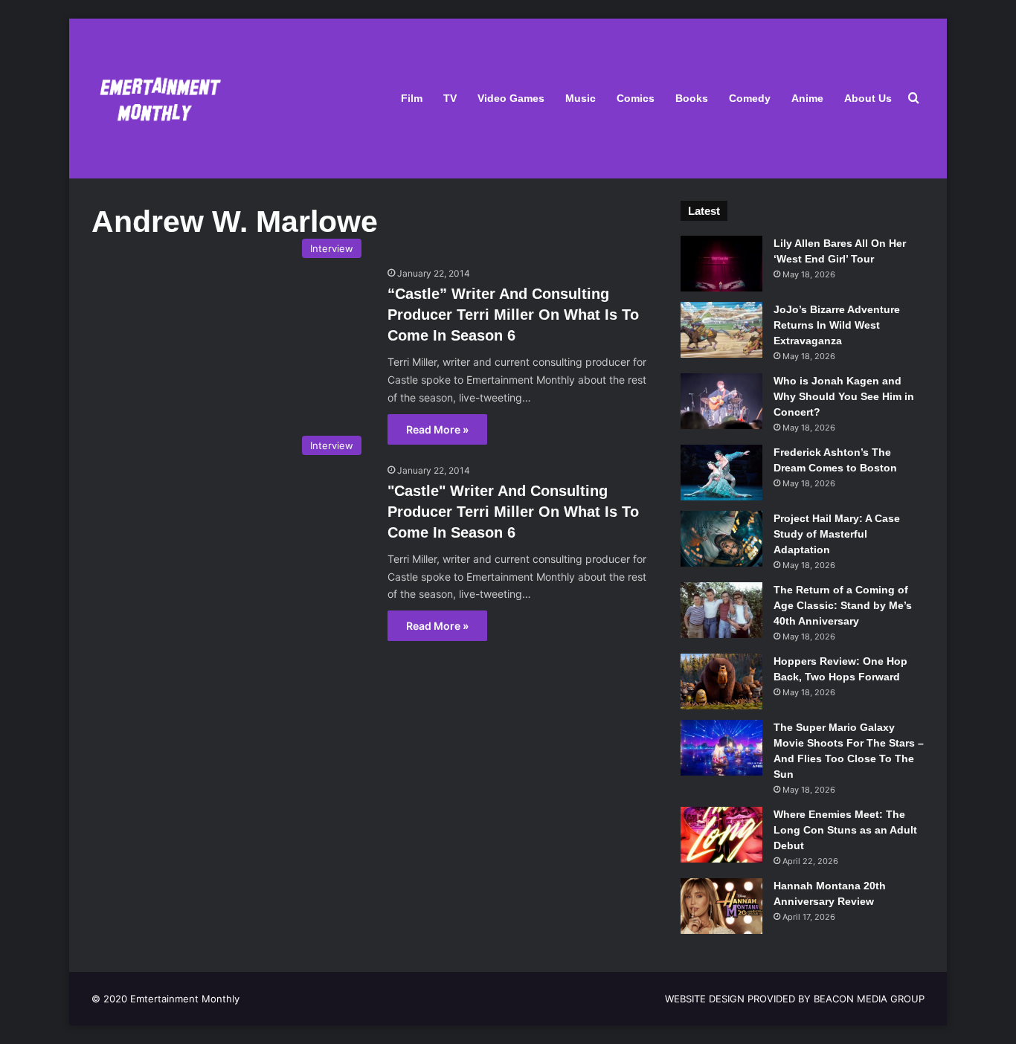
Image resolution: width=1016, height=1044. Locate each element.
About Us (868, 98)
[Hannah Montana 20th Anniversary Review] (721, 906)
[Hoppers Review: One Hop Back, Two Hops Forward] (721, 681)
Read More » (437, 429)
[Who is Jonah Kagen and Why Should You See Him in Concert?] (721, 401)
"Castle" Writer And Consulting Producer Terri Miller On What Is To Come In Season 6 (513, 512)
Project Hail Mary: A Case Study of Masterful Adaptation (837, 533)
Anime (807, 98)
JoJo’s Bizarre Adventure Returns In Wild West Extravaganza (837, 325)
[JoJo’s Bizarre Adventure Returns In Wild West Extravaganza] (721, 330)
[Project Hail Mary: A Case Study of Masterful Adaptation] (721, 539)
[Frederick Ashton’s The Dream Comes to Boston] (721, 472)
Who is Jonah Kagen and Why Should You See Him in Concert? (844, 396)
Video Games (511, 98)
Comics (636, 98)
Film (411, 98)
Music (580, 98)
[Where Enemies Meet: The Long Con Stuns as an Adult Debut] (721, 835)
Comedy (750, 98)
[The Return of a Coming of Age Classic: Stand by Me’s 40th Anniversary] (721, 610)
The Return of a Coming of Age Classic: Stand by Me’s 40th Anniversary (843, 605)
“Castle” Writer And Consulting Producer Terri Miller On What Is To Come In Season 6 (513, 315)
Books (691, 98)
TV (450, 98)
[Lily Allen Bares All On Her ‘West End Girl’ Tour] (721, 263)
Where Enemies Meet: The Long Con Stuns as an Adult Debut (845, 829)
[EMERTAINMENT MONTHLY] (156, 98)
